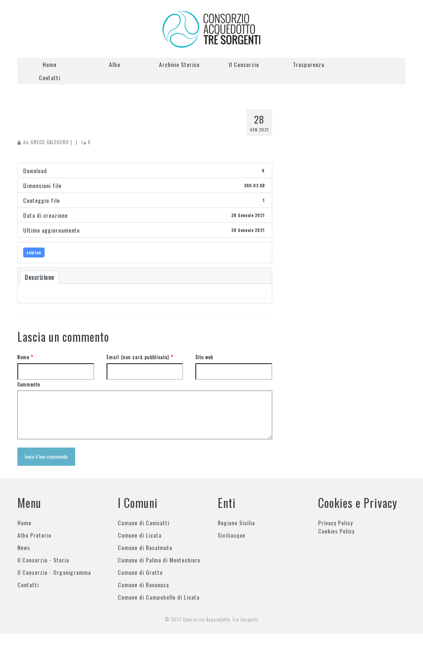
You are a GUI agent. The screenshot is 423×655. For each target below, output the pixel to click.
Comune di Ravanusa (143, 584)
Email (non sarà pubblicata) (140, 357)
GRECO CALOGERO (50, 142)
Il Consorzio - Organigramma (54, 572)
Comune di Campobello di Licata (159, 597)
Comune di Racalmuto (145, 547)
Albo (114, 64)
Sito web (204, 357)
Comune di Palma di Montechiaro (159, 559)
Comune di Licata (140, 535)
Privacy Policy (335, 522)
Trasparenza (308, 64)
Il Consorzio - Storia (43, 559)
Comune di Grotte (140, 572)
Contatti (49, 77)
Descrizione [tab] (40, 277)
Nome (25, 357)
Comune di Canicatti (143, 522)
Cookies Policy (336, 530)
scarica (33, 252)
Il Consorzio (244, 64)
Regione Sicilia (236, 522)
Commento (28, 384)
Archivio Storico (179, 64)
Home (50, 64)
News (23, 547)
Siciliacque (231, 535)
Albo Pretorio (34, 535)
